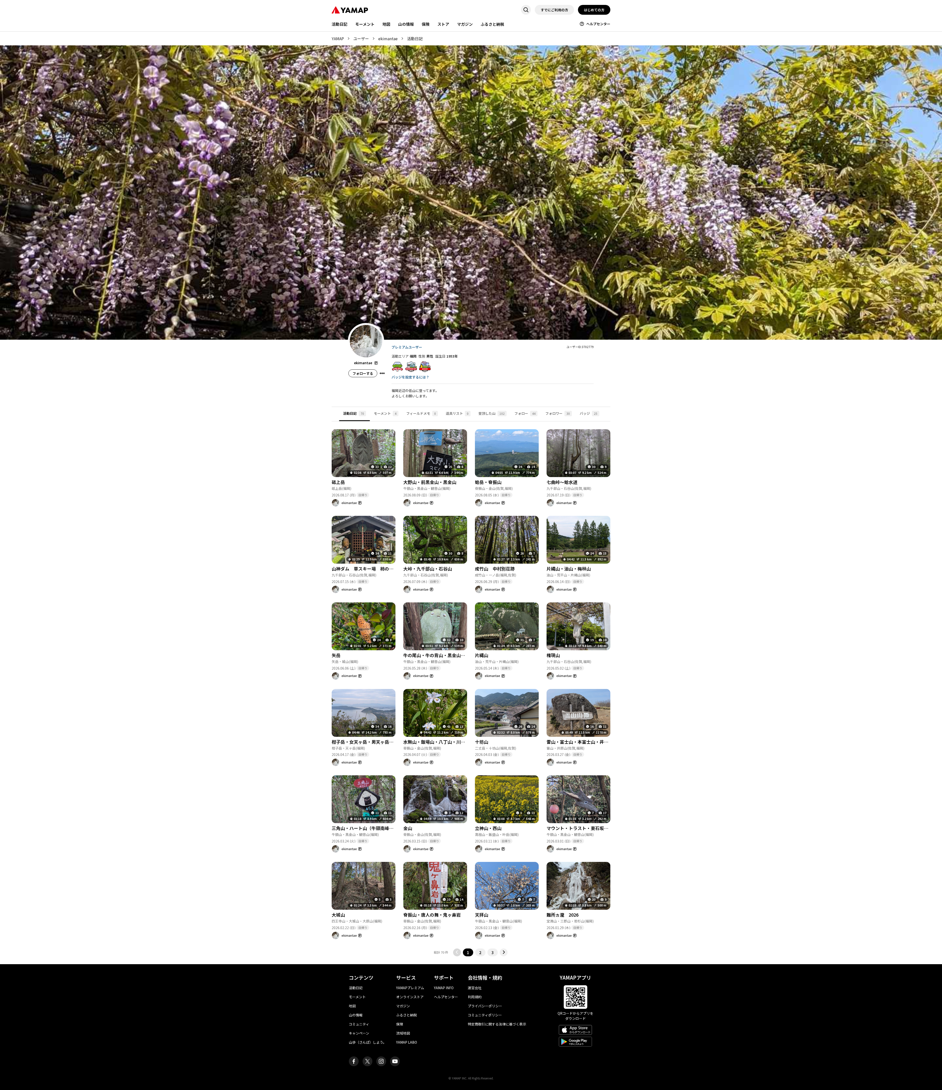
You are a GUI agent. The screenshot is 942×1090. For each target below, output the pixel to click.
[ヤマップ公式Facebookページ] (354, 1061)
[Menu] (382, 373)
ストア (443, 24)
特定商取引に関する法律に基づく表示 (497, 1024)
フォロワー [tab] (557, 413)
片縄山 (481, 655)
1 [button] (468, 952)
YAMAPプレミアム (410, 987)
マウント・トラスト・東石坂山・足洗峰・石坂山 (595, 828)
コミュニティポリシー (485, 1014)
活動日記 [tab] (353, 413)
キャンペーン (359, 1033)
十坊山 (481, 742)
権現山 (553, 655)
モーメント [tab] (385, 413)
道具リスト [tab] (457, 413)
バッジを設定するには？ (410, 377)
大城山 (338, 914)
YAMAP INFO (444, 987)
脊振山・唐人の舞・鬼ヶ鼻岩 (432, 914)
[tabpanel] (471, 688)
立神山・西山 (488, 828)
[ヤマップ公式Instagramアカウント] (381, 1061)
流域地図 (403, 1033)
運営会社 (475, 987)
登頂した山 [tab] (491, 413)
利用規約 (475, 996)
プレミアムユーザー (407, 347)
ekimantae (388, 38)
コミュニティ (359, 1024)
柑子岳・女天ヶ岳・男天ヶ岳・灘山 (367, 742)
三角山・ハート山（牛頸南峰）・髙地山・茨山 (377, 828)
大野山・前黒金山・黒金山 (429, 482)
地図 (386, 24)
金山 (407, 828)
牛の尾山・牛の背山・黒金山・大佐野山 (443, 655)
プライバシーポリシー (485, 1005)
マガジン (465, 24)
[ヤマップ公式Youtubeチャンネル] (395, 1061)
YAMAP (338, 38)
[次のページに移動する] (504, 952)
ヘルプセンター (598, 23)
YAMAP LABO (406, 1042)
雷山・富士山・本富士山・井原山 (580, 742)
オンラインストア (410, 996)
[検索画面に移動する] (526, 10)
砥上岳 (338, 482)
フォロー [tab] (525, 413)
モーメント (365, 24)
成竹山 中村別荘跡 (495, 568)
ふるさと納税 (492, 24)
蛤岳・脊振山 (488, 482)
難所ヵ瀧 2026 (562, 914)
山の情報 (406, 24)
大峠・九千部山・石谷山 (427, 568)
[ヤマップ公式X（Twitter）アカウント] (367, 1061)
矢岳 (336, 655)
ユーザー (361, 38)
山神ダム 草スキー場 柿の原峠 (365, 568)
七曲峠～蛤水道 (562, 482)
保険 (426, 24)
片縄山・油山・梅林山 (569, 568)
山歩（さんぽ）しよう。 (367, 1042)
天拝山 (481, 914)
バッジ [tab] (588, 413)
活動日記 (339, 24)
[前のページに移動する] (457, 952)
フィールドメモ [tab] (421, 413)
